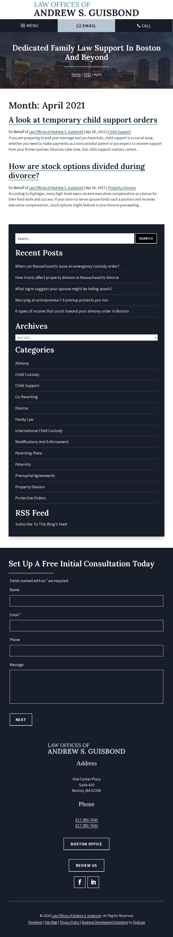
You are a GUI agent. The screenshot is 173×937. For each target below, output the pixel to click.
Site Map (51, 922)
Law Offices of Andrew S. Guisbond (56, 131)
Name (14, 589)
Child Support (119, 131)
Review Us (86, 865)
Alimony (22, 363)
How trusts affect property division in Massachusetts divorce (67, 277)
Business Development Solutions (105, 922)
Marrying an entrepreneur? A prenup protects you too (61, 300)
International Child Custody (39, 430)
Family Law (24, 419)
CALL (146, 26)
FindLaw (139, 922)
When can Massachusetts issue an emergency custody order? (67, 266)
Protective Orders (30, 497)
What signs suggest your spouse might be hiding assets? (63, 288)
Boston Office (86, 844)
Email (89, 26)
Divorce (21, 408)
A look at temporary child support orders (83, 120)
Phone (15, 639)
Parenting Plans (28, 453)
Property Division (122, 187)
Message (17, 664)
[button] (28, 24)
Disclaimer (35, 922)
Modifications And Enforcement (42, 441)
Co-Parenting (26, 396)
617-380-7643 (86, 819)
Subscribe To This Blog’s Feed (41, 524)
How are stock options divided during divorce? (77, 170)
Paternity (23, 464)
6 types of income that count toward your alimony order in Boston (72, 311)
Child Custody (27, 374)
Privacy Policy (69, 922)
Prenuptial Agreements (35, 475)
